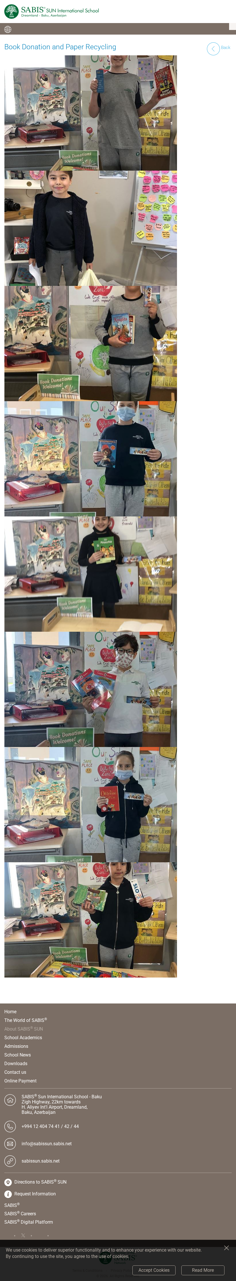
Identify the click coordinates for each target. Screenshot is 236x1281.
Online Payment (20, 1081)
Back (225, 47)
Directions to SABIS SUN (40, 1182)
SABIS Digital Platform (28, 1222)
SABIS (12, 1205)
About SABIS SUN (23, 1029)
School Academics (23, 1037)
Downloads (15, 1063)
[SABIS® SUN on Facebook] (9, 1235)
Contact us (15, 1072)
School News (17, 1055)
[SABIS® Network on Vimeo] (43, 1235)
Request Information (34, 1194)
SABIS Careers (20, 1213)
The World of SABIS (25, 1020)
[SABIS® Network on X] (26, 1235)
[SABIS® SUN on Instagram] (59, 1235)
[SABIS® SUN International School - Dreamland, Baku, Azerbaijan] (51, 11)
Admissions (16, 1046)
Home (10, 1011)
